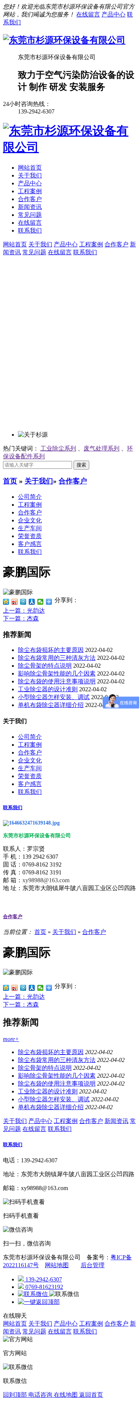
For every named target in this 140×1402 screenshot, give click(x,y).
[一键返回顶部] (39, 1302)
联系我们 (30, 230)
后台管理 (93, 1265)
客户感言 (30, 544)
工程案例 (30, 191)
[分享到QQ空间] (6, 602)
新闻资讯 (30, 207)
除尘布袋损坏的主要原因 (51, 650)
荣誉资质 (30, 536)
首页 (10, 481)
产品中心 (113, 14)
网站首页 (30, 167)
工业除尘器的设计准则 (48, 689)
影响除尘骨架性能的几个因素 (57, 673)
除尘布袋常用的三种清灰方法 (57, 658)
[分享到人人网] (32, 602)
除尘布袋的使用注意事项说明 (57, 681)
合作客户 (30, 199)
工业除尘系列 (58, 448)
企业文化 (30, 520)
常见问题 (30, 215)
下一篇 (21, 618)
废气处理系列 (101, 448)
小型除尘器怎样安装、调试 (54, 697)
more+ (11, 1039)
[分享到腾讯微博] (23, 602)
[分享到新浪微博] (15, 602)
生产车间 (30, 528)
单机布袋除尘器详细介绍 (51, 705)
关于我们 (30, 175)
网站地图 (57, 1265)
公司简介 (30, 497)
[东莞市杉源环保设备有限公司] (64, 40)
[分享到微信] (40, 602)
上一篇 (24, 610)
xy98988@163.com (45, 880)
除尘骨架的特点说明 (45, 665)
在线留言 (88, 14)
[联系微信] (33, 1294)
